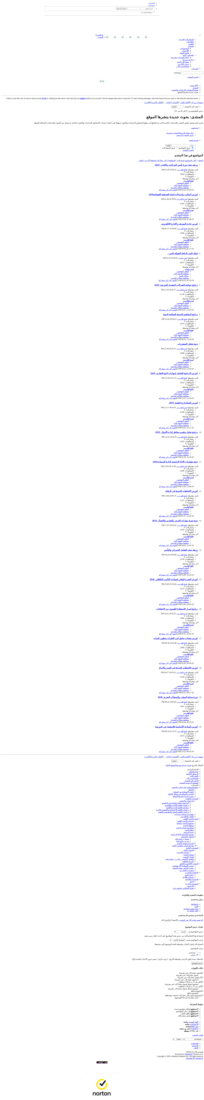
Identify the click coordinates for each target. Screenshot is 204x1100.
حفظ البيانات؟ (146, 12)
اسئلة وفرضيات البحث (185, 828)
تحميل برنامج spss (182, 839)
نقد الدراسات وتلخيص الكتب (183, 846)
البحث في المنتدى (193, 140)
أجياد (192, 882)
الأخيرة (154, 103)
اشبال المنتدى (188, 857)
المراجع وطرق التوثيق (185, 843)
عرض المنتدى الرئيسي (185, 135)
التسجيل (151, 3)
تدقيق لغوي (189, 875)
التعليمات (190, 42)
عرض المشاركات (169, 148)
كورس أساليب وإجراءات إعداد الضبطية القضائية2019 (173, 194)
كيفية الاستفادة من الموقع (184, 792)
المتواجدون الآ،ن (182, 66)
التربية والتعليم (188, 861)
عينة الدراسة (189, 832)
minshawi (194, 904)
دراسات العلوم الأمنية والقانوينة (177, 805)
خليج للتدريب (182, 170)
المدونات (194, 69)
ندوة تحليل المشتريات (188, 344)
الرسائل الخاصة (192, 774)
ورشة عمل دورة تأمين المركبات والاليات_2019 (176, 165)
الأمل (196, 906)
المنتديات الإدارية (191, 884)
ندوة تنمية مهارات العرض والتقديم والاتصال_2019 (175, 520)
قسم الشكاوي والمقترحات (183, 888)
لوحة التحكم (193, 772)
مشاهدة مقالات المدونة (180, 188)
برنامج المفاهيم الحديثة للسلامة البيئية (180, 314)
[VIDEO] (194, 1029)
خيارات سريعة (188, 60)
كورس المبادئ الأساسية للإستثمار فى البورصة (176, 726)
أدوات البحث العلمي (190, 819)
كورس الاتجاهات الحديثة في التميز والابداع (178, 668)
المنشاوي (194, 1043)
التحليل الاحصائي (187, 837)
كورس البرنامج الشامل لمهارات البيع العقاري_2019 (174, 373)
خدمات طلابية (188, 877)
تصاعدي (192, 953)
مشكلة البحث (188, 825)
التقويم (191, 44)
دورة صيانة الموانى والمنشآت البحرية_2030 (178, 697)
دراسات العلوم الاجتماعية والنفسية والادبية (172, 810)
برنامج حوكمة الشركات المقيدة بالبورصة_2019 (176, 285)
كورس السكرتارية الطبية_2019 (183, 403)
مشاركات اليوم (183, 62)
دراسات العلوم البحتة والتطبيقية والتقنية (173, 812)
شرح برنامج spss (182, 841)
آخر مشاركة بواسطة (159, 160)
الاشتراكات (194, 776)
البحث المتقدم (192, 77)
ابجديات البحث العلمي (185, 821)
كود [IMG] (194, 1027)
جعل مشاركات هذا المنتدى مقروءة (180, 133)
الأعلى (167, 765)
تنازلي (193, 955)
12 (171, 103)
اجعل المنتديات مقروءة (180, 57)
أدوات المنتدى (194, 128)
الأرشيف (195, 1046)
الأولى (182, 103)
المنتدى (100, 37)
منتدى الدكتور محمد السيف (183, 868)
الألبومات (185, 51)
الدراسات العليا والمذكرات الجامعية (175, 803)
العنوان (200, 160)
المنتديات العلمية (191, 799)
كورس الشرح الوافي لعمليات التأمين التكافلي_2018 (174, 579)
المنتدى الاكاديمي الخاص (189, 864)
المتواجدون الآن (192, 778)
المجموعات (184, 48)
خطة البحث (189, 830)
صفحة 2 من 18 (197, 103)
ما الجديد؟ (99, 35)
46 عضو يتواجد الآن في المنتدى (191, 920)
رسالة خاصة (184, 276)
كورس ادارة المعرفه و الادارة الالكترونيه (179, 224)
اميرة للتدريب (182, 199)
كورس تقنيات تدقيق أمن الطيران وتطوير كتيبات (175, 638)
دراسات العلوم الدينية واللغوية (177, 808)
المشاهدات (171, 160)
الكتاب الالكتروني (187, 817)
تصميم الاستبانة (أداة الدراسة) (182, 834)
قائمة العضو (184, 53)
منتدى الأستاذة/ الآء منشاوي (183, 866)
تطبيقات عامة (188, 55)
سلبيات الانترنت (183, 852)
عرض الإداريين (183, 64)
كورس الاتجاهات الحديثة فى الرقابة (181, 491)
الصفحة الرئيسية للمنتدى (188, 783)
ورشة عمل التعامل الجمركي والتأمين (181, 550)
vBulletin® (188, 1054)
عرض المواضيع (185, 148)
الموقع (191, 790)
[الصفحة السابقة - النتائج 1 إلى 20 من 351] (175, 103)
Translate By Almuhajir (194, 1058)
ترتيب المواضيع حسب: (194, 940)
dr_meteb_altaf (192, 911)
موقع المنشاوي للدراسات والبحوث (185, 90)
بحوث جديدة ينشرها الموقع (183, 796)
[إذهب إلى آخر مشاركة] (168, 190)
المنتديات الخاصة (191, 879)
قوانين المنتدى (197, 1035)
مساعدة (151, 5)
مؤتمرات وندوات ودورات (184, 814)
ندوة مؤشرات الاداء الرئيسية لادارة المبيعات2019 (175, 461)
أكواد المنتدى (193, 1022)
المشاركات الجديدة (186, 39)
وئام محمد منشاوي (191, 909)
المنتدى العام (189, 850)
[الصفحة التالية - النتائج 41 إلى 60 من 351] (160, 103)
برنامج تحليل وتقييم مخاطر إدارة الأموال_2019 (176, 432)
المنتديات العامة (192, 848)
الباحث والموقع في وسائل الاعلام (181, 794)
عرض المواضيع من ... (194, 932)
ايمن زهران (183, 258)
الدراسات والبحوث (186, 801)
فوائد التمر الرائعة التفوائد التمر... (182, 253)
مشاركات (181, 160)
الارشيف (190, 886)
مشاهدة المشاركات (181, 185)
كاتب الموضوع (190, 160)
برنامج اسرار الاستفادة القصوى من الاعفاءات (177, 609)
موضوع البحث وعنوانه (185, 823)
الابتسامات (194, 1024)
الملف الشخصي (183, 183)
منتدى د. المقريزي (186, 870)
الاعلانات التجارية (191, 873)
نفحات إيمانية (188, 855)
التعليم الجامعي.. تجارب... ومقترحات (179, 859)
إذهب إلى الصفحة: (191, 107)
